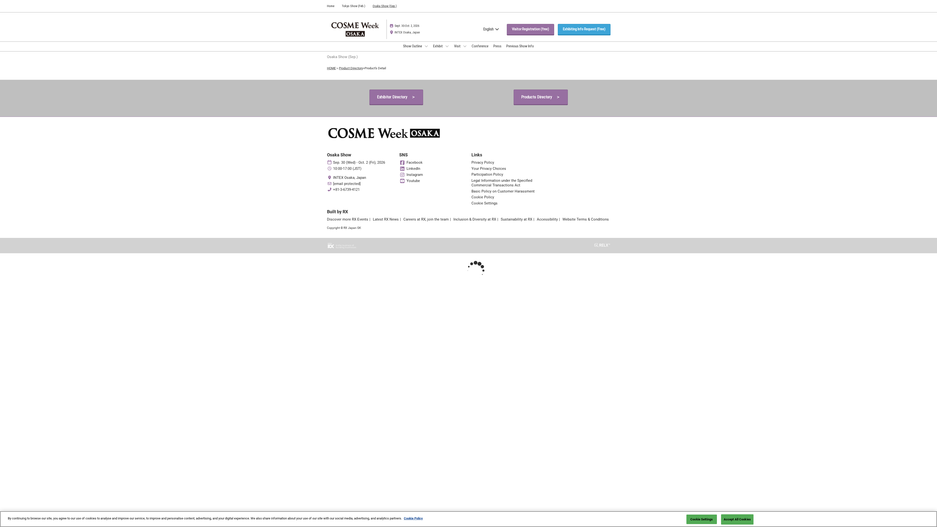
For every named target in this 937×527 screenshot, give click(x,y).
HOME (331, 68)
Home (330, 6)
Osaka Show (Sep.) (385, 6)
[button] (530, 29)
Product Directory (351, 68)
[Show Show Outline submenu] (426, 46)
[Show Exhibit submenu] (447, 46)
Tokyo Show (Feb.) (353, 6)
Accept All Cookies (737, 519)
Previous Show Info (520, 46)
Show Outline (413, 46)
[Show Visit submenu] (465, 46)
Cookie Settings (701, 519)
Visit (457, 46)
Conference (480, 46)
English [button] (489, 29)
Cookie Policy (413, 518)
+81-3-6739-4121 (346, 189)
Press (497, 46)
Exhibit (438, 46)
